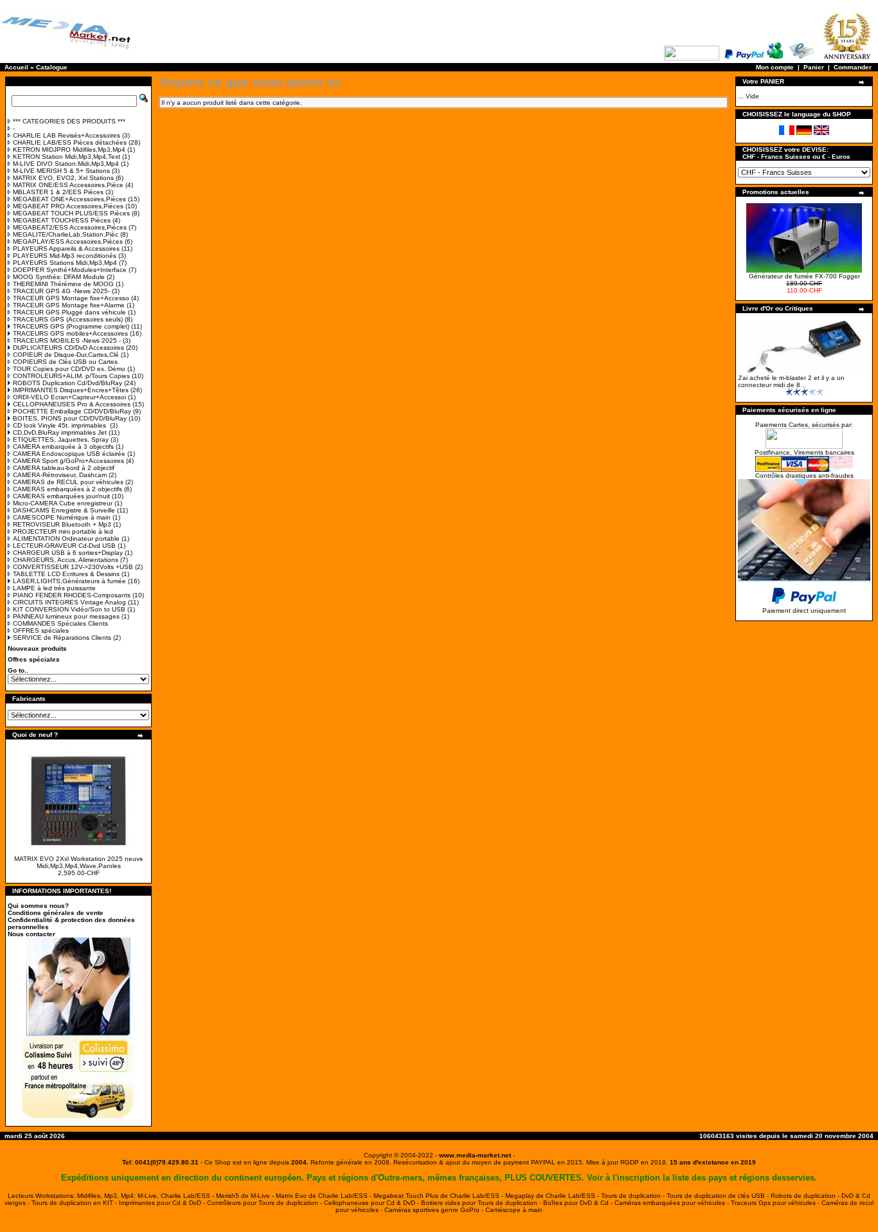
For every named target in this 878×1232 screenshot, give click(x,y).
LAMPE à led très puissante (54, 588)
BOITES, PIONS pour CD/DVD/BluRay (70, 418)
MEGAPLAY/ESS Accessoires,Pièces (68, 241)
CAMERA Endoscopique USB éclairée (69, 453)
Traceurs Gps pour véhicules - (776, 1202)
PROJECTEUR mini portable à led (63, 531)
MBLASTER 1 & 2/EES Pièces (58, 191)
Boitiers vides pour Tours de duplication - (482, 1202)
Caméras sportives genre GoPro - (434, 1209)
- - (475, 1155)
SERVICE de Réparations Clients (62, 637)
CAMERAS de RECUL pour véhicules (68, 481)
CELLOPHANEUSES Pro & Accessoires (71, 404)
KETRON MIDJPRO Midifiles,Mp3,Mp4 (69, 149)
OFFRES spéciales (41, 630)
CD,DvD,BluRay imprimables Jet (60, 432)
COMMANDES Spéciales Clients (60, 623)
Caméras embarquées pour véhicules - (672, 1202)
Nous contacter (31, 934)
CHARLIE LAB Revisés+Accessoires (66, 135)
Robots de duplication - (806, 1195)
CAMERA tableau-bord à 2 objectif (63, 467)
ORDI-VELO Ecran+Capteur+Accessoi (69, 397)
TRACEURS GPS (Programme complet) (71, 326)
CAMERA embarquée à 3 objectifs (63, 446)
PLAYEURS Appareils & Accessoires (66, 248)
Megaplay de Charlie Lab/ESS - (553, 1195)
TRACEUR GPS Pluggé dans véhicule (69, 312)
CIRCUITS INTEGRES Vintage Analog (69, 602)
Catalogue (51, 67)
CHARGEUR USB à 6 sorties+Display (68, 552)
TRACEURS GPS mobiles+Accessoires (70, 333)
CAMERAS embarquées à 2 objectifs (67, 489)
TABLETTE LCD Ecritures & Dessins (66, 573)
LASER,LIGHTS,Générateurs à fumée (69, 580)
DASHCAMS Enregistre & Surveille (64, 510)
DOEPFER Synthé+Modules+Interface (70, 269)
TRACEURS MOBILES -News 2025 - (67, 340)
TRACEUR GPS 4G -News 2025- (61, 290)
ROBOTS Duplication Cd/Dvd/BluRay (67, 382)
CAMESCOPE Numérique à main (62, 517)
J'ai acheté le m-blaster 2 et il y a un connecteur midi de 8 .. (791, 381)
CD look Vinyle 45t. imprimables (60, 425)
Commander (853, 67)
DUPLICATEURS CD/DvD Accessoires (68, 347)
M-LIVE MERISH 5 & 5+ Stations (61, 170)
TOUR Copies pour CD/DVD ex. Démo (69, 368)
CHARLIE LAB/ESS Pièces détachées (70, 142)
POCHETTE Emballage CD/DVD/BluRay (72, 411)
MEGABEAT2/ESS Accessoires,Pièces (70, 227)
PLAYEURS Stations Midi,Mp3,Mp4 (65, 262)
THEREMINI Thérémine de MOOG (63, 283)
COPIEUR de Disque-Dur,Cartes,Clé (66, 354)
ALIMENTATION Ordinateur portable (66, 538)
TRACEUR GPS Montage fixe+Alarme (69, 305)
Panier (813, 67)
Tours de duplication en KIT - (75, 1202)
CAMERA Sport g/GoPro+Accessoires (68, 460)
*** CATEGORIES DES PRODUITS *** (69, 121)
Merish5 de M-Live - (246, 1195)
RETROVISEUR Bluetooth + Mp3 (62, 524)
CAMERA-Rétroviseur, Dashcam (60, 474)
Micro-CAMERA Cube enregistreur (62, 503)
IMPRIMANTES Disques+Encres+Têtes (71, 390)
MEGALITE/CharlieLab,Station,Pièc (65, 234)
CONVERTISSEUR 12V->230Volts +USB (73, 566)
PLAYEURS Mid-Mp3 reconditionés (64, 255)
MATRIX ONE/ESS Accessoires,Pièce (68, 184)
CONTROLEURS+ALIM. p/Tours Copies (71, 375)
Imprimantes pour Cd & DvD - (163, 1202)
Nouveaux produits (37, 648)
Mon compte (775, 67)
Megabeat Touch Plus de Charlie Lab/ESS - (439, 1195)
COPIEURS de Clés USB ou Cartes (65, 361)
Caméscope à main (513, 1209)
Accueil (16, 67)
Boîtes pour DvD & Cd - (578, 1202)
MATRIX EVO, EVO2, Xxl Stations (63, 177)
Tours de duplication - (634, 1195)
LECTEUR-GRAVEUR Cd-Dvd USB (64, 545)
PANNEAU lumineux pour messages (66, 616)
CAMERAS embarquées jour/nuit (61, 496)
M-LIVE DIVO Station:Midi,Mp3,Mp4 (66, 163)
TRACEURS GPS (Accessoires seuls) (68, 319)
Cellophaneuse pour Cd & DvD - (372, 1202)
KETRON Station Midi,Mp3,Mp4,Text (66, 156)
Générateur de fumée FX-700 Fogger (804, 276)
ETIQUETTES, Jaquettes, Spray (61, 439)
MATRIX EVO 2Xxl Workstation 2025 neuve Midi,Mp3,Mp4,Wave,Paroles (78, 862)
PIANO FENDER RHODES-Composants (71, 595)
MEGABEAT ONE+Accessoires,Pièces (69, 199)
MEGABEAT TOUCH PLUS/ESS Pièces (71, 213)
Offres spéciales (34, 659)
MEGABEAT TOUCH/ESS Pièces (62, 220)
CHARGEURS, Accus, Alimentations (65, 559)
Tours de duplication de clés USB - (719, 1195)
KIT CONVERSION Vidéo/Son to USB (69, 609)
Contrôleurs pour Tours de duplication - (265, 1202)
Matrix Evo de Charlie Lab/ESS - (324, 1195)
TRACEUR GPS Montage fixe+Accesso (71, 298)
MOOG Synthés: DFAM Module (59, 276)
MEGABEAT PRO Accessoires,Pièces (68, 206)
